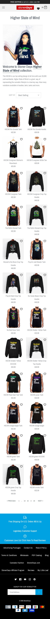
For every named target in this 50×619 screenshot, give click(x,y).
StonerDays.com (33, 563)
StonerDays (27, 601)
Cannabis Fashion (17, 563)
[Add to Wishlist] (21, 108)
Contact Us (28, 548)
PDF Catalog (37, 555)
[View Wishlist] (38, 9)
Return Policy (41, 548)
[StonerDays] (25, 7)
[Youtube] (25, 579)
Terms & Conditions (9, 555)
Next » (40, 501)
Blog (47, 555)
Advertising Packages (12, 548)
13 (28, 501)
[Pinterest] (34, 579)
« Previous (11, 501)
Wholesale (24, 555)
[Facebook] (20, 579)
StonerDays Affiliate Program (13, 570)
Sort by (12, 95)
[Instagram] (30, 579)
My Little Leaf (43, 570)
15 (34, 501)
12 (24, 501)
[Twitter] (16, 579)
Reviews (31, 570)
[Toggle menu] (3, 7)
